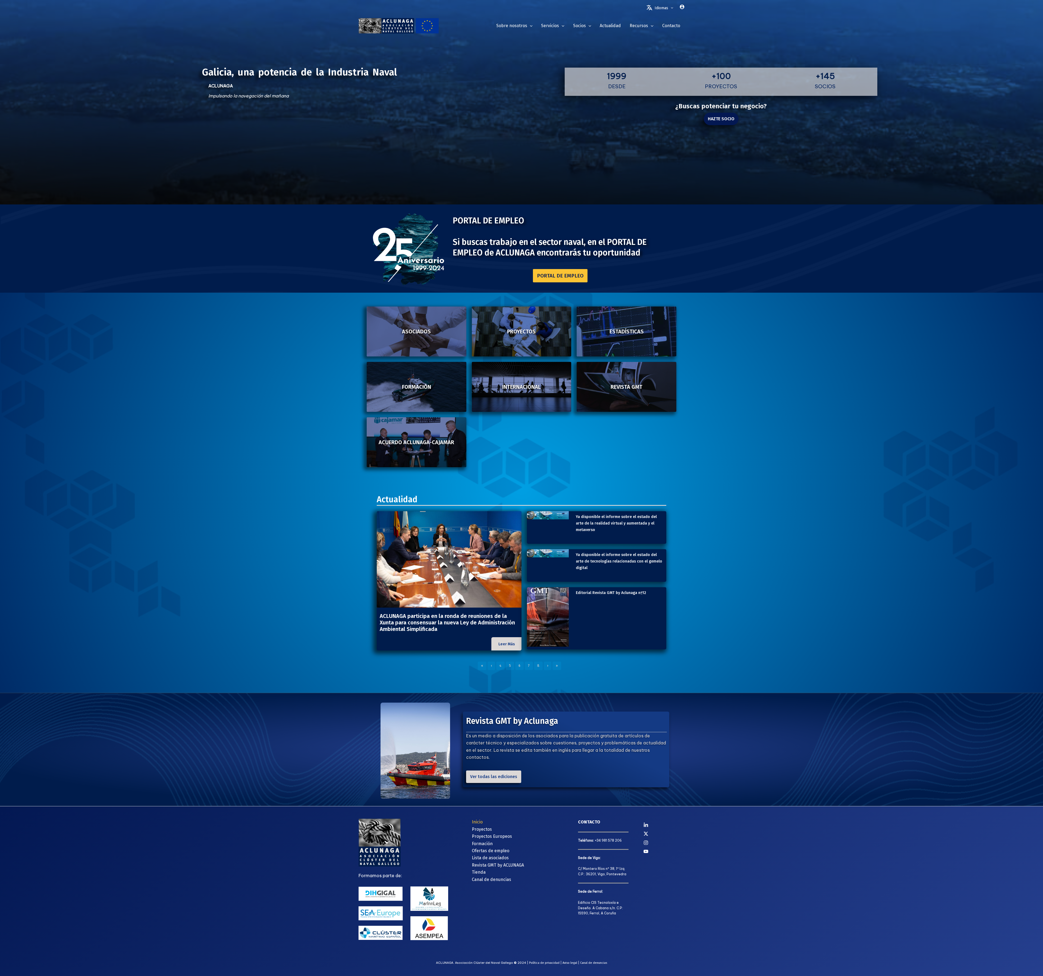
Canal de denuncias (491, 879)
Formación (482, 843)
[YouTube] (663, 851)
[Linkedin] (663, 825)
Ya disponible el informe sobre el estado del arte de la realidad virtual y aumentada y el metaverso (616, 523)
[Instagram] (663, 842)
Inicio (477, 822)
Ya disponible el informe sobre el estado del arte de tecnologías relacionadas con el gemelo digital (619, 561)
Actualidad (397, 499)
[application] (670, 8)
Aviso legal (570, 963)
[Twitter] (663, 833)
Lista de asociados (490, 857)
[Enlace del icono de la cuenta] (682, 6)
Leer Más (506, 644)
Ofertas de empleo (490, 850)
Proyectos (482, 829)
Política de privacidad (544, 963)
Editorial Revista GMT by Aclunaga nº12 (611, 592)
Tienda (479, 872)
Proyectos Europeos (492, 836)
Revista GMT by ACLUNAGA (498, 865)
